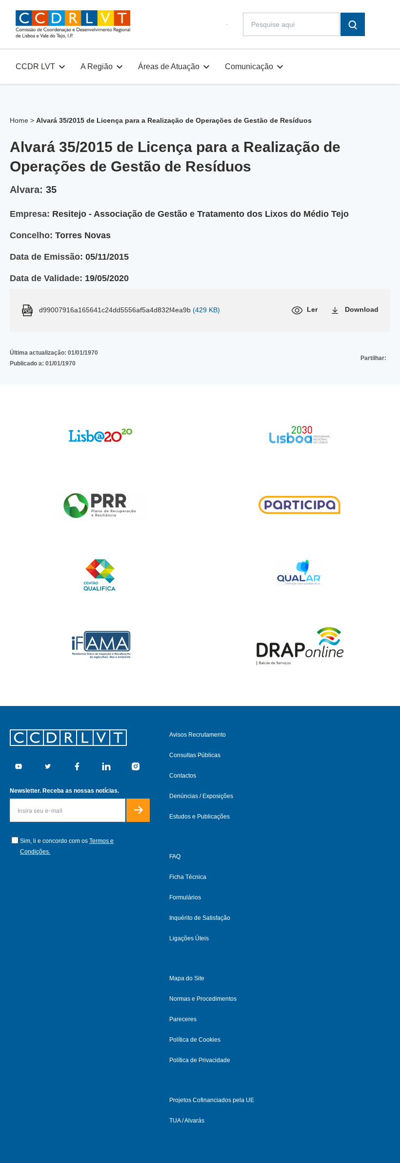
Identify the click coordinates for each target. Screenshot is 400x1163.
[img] (73, 24)
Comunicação (249, 66)
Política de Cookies (194, 1039)
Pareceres (183, 1019)
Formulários (185, 897)
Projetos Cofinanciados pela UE (211, 1100)
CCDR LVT (35, 66)
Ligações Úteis (189, 938)
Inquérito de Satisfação (199, 918)
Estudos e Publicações (199, 816)
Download (362, 309)
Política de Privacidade (199, 1060)
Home (19, 120)
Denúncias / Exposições (201, 796)
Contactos (182, 775)
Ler (312, 309)
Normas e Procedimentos (203, 998)
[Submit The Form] (138, 810)
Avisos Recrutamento (197, 734)
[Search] (352, 24)
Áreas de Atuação (169, 66)
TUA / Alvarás (186, 1120)
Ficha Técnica (187, 877)
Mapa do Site (186, 978)
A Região (96, 66)
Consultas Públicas (194, 755)
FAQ (174, 856)
